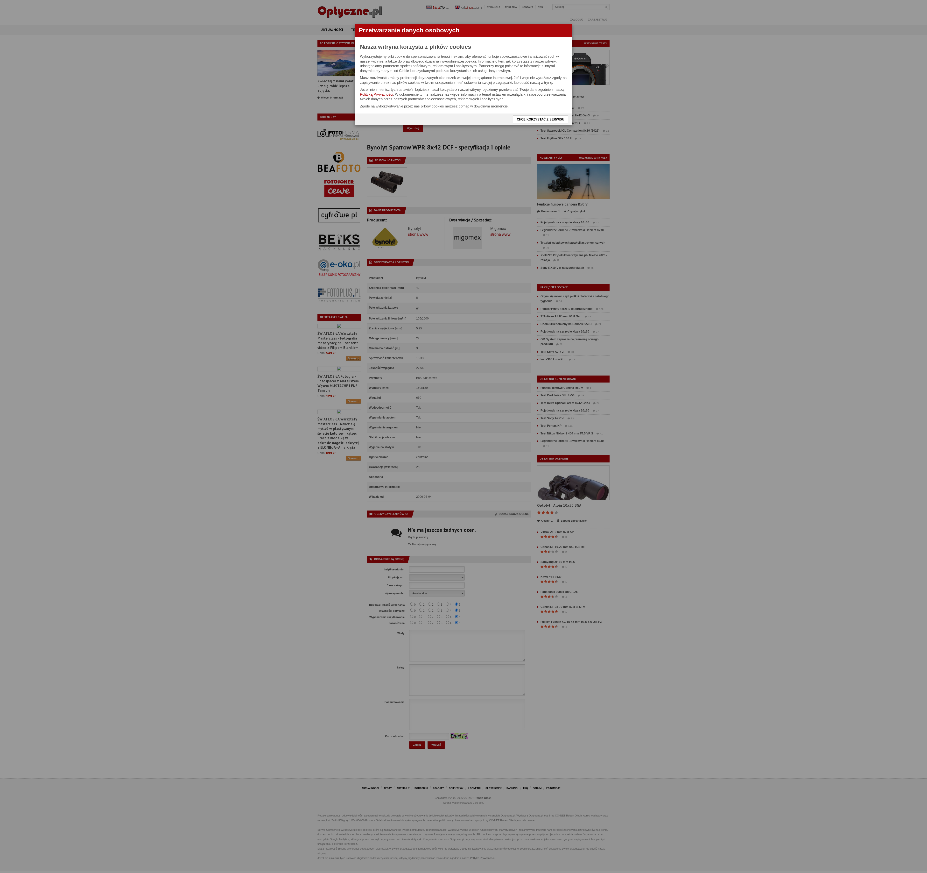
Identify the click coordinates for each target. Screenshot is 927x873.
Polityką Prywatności (376, 94)
